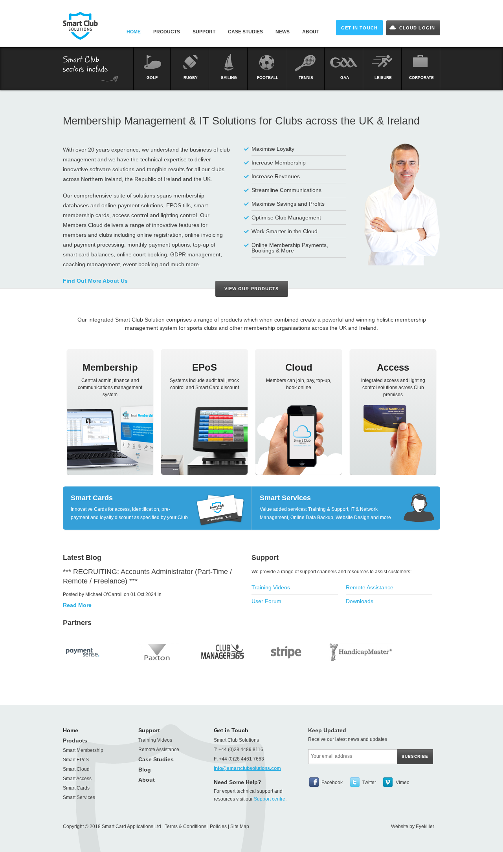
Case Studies (245, 32)
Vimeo (402, 782)
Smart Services (79, 797)
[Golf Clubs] (152, 88)
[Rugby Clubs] (191, 88)
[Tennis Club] (307, 88)
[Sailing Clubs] (230, 88)
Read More (77, 605)
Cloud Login (417, 28)
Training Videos (271, 587)
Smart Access (77, 778)
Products (166, 32)
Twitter (369, 782)
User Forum (266, 601)
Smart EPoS (76, 759)
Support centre (269, 799)
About (310, 32)
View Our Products (251, 288)
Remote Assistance (369, 587)
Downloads (359, 601)
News (282, 32)
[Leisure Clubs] (384, 88)
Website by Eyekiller (412, 826)
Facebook (332, 782)
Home (134, 32)
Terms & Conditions (185, 826)
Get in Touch (359, 28)
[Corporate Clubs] (421, 88)
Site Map (239, 826)
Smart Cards (76, 788)
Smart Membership (83, 750)
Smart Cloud (76, 769)
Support (204, 32)
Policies (218, 826)
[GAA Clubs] (345, 88)
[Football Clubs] (268, 88)
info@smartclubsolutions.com (247, 768)
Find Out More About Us (95, 281)
